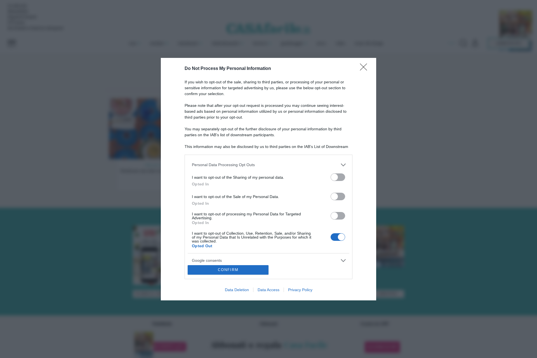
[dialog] (268, 179)
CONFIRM (228, 270)
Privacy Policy (300, 290)
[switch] (338, 177)
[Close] (365, 68)
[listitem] (268, 165)
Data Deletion (237, 290)
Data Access (268, 290)
